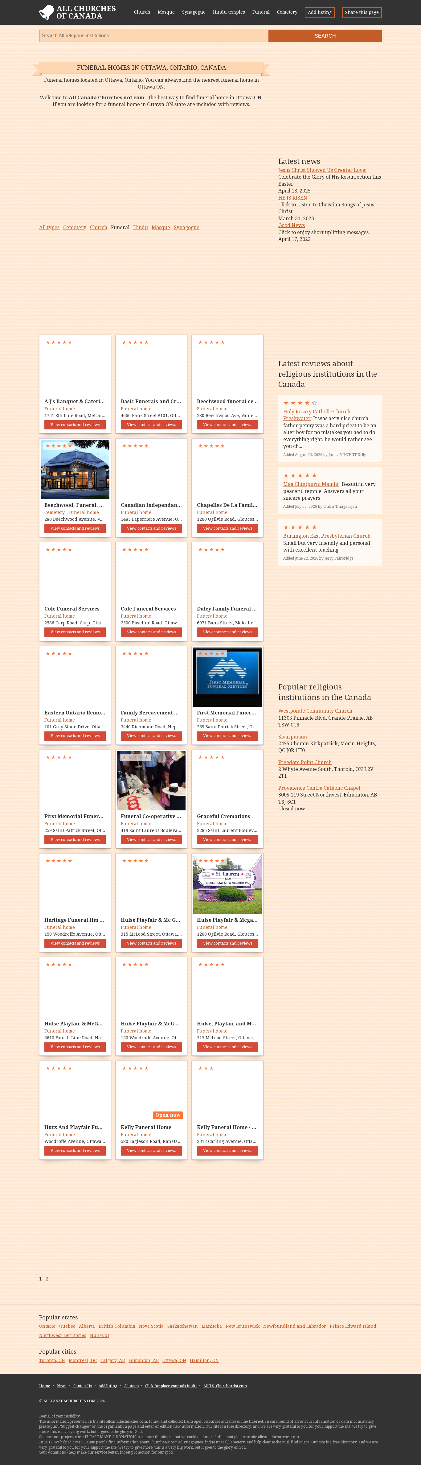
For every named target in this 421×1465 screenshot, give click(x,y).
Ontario (47, 1326)
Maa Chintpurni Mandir (311, 484)
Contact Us (82, 1386)
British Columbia (117, 1326)
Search (325, 36)
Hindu (140, 227)
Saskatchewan (182, 1326)
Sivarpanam (292, 737)
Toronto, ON (52, 1360)
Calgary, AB (112, 1360)
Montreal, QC (83, 1360)
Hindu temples (229, 12)
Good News (291, 225)
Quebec (67, 1326)
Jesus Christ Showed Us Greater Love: (322, 170)
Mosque (166, 12)
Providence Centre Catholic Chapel (319, 788)
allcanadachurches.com (69, 1401)
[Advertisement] (151, 166)
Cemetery (287, 12)
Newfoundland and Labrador (294, 1326)
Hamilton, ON (204, 1360)
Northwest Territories (62, 1335)
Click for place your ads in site (171, 1386)
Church (142, 12)
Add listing (320, 12)
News (61, 1386)
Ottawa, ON (174, 1360)
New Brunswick (243, 1326)
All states (131, 1386)
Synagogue (194, 12)
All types (49, 227)
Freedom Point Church (305, 762)
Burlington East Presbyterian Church (326, 536)
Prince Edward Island (353, 1326)
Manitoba (212, 1326)
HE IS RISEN (292, 198)
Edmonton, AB (144, 1360)
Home (44, 1386)
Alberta (87, 1326)
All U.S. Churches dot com (225, 1386)
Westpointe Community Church (315, 711)
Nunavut (99, 1335)
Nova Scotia (151, 1326)
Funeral (261, 12)
